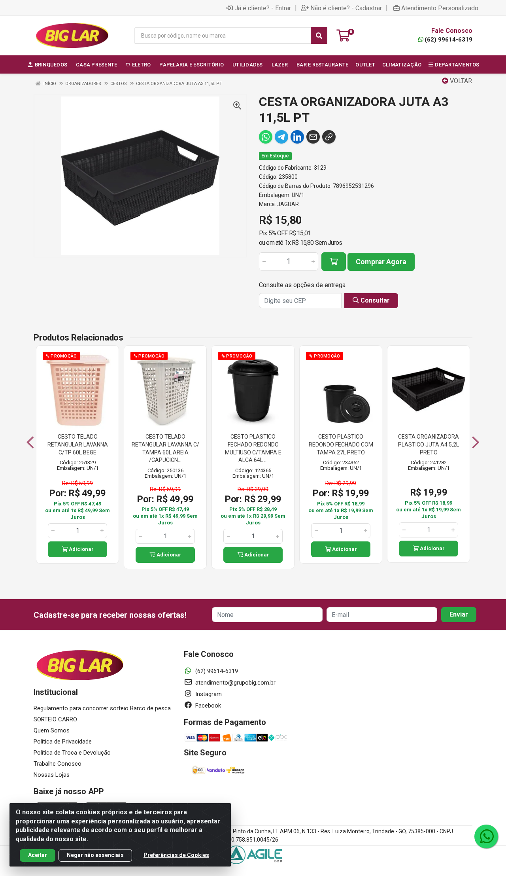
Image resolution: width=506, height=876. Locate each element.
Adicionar (81, 549)
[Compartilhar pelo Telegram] (281, 137)
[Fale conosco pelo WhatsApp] (486, 836)
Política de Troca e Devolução (72, 752)
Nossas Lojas (52, 774)
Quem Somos (52, 730)
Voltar (460, 81)
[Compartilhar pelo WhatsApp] (265, 137)
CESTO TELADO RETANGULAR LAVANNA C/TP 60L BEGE (77, 444)
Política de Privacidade (63, 741)
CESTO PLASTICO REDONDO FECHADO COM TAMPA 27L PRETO (341, 444)
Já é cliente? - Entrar (262, 8)
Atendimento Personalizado (439, 8)
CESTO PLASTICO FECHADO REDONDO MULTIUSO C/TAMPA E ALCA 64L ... (253, 448)
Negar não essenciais (95, 855)
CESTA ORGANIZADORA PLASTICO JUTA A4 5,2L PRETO (428, 444)
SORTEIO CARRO (55, 719)
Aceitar (37, 855)
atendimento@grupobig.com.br (235, 682)
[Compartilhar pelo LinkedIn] (297, 137)
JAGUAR (288, 204)
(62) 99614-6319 (448, 39)
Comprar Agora (381, 261)
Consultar (374, 300)
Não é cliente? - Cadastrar (346, 8)
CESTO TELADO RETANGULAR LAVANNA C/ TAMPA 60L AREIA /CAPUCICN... (165, 448)
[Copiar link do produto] (329, 137)
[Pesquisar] (319, 35)
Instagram (208, 694)
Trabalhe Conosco (57, 763)
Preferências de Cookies (176, 855)
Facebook (207, 705)
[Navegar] (30, 442)
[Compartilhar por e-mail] (313, 137)
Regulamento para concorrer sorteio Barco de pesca (102, 708)
